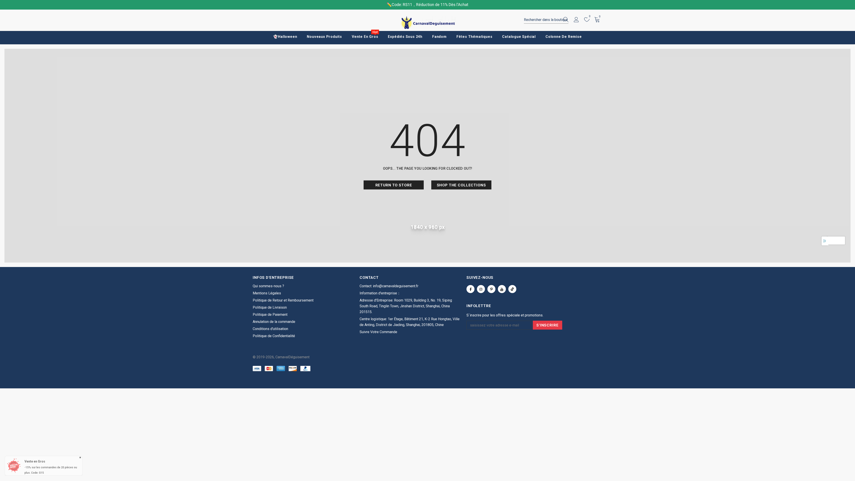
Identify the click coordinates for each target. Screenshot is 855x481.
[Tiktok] (512, 289)
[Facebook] (470, 289)
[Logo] (427, 22)
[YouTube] (502, 289)
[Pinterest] (491, 289)
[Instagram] (481, 289)
